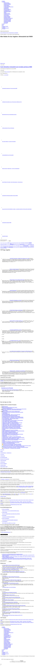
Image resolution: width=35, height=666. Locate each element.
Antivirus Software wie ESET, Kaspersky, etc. (16, 320)
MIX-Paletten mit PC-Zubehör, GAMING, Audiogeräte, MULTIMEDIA (20, 501)
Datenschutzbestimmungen (6, 413)
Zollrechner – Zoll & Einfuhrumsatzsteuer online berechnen (10, 442)
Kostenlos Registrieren (5, 653)
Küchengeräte (26, 244)
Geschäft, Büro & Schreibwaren (8, 6)
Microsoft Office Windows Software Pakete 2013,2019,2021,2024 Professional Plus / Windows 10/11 (16, 558)
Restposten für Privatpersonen (8, 18)
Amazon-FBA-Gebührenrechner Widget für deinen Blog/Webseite (11, 409)
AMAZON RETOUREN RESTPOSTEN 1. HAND (10, 583)
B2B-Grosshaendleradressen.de (5, 532)
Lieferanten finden (3, 465)
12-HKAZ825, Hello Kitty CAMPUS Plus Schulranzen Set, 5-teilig (19, 258)
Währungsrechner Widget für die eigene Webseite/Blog (10, 439)
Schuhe (5, 247)
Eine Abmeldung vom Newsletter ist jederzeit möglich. (18, 661)
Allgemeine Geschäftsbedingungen (7, 408)
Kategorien (3, 627)
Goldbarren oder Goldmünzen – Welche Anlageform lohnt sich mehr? (12, 422)
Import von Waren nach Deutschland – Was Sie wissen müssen (11, 427)
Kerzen (19, 244)
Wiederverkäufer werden (3, 466)
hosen (5, 244)
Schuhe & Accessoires (7, 14)
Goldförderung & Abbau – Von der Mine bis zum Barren (10, 423)
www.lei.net (2, 454)
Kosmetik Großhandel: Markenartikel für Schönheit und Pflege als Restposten (14, 605)
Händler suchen (2, 63)
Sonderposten (7, 479)
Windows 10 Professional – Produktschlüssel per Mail (11, 569)
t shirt (29, 247)
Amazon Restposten (3, 460)
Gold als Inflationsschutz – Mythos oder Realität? (9, 421)
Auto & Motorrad (6, 2)
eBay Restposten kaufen (7, 644)
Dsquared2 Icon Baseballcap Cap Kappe (15, 300)
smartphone (10, 247)
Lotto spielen (2, 449)
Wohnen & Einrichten (7, 16)
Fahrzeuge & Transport (7, 4)
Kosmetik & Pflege (7, 635)
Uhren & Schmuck (6, 15)
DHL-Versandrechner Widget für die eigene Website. (9, 415)
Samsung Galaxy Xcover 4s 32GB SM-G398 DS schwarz (10, 510)
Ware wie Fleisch (7, 71)
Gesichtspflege (22, 242)
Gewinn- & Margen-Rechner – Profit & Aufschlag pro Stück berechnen (12, 420)
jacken (15, 244)
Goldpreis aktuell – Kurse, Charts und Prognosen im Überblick (11, 425)
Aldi (2, 24)
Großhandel (19, 489)
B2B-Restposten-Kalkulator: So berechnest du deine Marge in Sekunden (12, 412)
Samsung (32, 245)
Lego (33, 244)
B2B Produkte (6, 22)
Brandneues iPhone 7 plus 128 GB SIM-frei (9, 587)
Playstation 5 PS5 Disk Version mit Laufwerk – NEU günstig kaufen (13, 567)
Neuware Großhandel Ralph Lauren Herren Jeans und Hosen (11, 513)
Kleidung (5, 471)
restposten (26, 245)
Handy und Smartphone (7, 9)
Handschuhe (20, 486)
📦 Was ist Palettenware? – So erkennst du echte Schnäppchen (11, 448)
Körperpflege (22, 244)
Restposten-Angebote (7, 17)
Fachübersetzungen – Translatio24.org (5, 452)
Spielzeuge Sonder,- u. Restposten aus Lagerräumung (17, 370)
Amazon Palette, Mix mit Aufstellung (8, 599)
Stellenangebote (4, 435)
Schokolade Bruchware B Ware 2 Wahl (16, 504)
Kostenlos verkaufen (5, 26)
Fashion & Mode (6, 5)
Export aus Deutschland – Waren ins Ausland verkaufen (10, 418)
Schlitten (26, 486)
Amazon (3, 23)
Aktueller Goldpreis (3, 496)
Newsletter (3, 28)
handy (30, 242)
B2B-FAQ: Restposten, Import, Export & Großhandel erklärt (11, 411)
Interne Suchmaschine (3, 560)
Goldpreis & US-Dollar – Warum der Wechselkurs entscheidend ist (11, 424)
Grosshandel (6, 648)
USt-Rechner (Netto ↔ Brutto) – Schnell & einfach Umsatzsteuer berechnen (13, 437)
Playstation (17, 245)
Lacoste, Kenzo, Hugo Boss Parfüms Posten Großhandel (11, 608)
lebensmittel (30, 244)
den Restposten (23, 492)
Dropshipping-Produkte (7, 21)
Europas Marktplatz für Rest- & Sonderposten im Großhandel (9, 32)
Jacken (17, 486)
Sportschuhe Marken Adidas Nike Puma (9, 594)
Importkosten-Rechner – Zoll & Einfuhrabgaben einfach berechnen (11, 428)
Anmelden (3, 27)
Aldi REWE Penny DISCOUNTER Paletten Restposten (11, 576)
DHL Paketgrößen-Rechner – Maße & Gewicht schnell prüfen (11, 414)
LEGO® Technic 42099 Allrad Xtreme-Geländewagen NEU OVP (12, 615)
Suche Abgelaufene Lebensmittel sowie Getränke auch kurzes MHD (16, 66)
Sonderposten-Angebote (7, 19)
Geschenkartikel (6, 7)
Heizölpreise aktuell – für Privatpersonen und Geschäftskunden (11, 426)
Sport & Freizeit (6, 640)
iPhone (12, 244)
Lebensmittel (2, 471)
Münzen (5, 12)
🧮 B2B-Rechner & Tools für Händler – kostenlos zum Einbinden (11, 444)
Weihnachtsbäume (30, 486)
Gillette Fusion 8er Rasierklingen (14, 360)
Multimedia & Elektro (7, 11)
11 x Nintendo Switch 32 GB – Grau (15, 340)
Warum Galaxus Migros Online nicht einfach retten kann (10, 389)
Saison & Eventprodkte (7, 20)
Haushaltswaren (6, 8)
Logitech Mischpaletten (13, 290)
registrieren (2, 380)
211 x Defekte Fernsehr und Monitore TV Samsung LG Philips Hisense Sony (21, 351)
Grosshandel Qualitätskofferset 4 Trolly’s (15, 329)
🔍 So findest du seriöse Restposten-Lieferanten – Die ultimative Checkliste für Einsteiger (15, 447)
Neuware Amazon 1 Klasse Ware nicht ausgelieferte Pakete (11, 597)
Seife (7, 247)
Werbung (3, 440)
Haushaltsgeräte (2, 244)
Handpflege (27, 242)
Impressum (3, 429)
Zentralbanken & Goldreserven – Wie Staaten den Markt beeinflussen (12, 441)
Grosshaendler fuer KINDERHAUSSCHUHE (10, 592)
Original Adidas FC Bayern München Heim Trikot (17, 279)
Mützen (24, 486)
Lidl (2, 25)
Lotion (1, 245)
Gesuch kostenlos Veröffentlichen (7, 419)
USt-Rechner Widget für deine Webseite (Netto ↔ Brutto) (10, 438)
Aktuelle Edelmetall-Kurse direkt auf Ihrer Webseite (9, 407)
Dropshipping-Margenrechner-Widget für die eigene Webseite (11, 416)
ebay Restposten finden (3, 457)
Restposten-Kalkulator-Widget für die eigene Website (9, 433)
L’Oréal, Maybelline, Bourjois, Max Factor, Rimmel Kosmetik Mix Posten (13, 571)
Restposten (9, 471)
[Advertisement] (17, 44)
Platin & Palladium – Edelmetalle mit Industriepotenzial (10, 432)
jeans (16, 244)
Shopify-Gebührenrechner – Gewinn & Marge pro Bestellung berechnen (12, 434)
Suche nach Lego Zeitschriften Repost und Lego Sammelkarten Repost (12, 554)
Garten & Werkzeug (7, 631)
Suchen (10, 561)
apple (8, 242)
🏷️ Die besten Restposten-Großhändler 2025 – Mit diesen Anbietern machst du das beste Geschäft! (16, 445)
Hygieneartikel (8, 244)
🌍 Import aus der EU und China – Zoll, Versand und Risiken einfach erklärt (13, 446)
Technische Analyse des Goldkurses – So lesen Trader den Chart (11, 436)
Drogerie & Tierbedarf (7, 3)
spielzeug (21, 247)
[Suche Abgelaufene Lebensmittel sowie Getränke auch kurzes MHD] (12, 61)
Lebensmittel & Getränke (7, 10)
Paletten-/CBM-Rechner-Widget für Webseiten (9, 431)
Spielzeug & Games (7, 13)
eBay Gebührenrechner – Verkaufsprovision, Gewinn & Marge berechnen (12, 417)
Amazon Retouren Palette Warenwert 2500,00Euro (10, 602)
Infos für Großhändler (3, 463)
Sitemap (1, 451)
